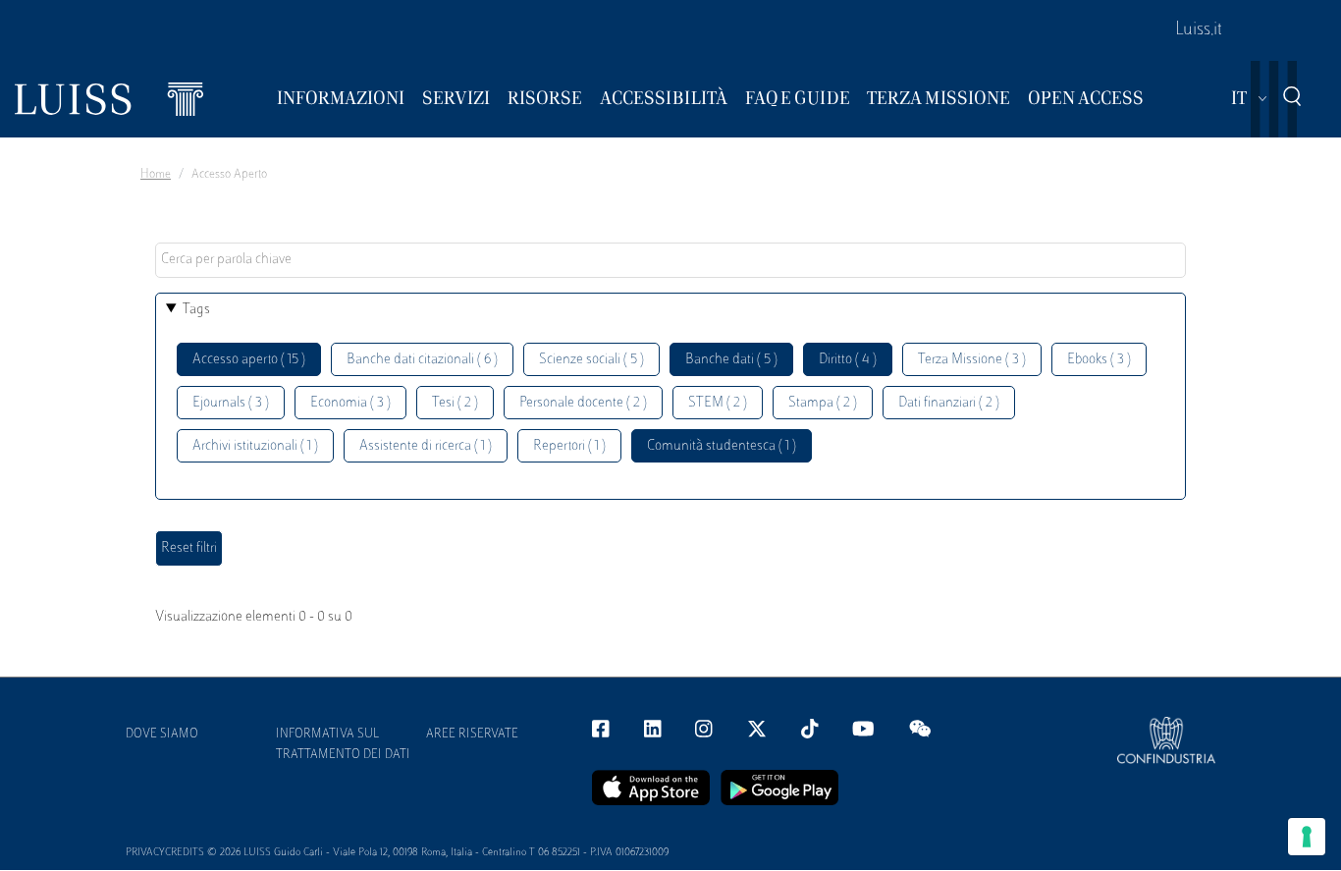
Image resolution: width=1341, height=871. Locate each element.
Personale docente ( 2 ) (583, 403)
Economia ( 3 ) (350, 403)
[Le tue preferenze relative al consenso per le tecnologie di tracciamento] (1306, 836)
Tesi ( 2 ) (455, 403)
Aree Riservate (472, 734)
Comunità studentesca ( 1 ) (721, 446)
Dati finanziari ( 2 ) (948, 403)
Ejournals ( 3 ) (230, 403)
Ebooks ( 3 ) (1099, 360)
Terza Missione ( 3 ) (972, 360)
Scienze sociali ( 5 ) (591, 360)
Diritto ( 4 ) (848, 360)
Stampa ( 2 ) (822, 403)
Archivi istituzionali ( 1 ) (255, 446)
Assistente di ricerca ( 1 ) (425, 446)
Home (155, 175)
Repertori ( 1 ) (569, 446)
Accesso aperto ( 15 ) (248, 360)
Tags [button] (196, 309)
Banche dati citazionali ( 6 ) (422, 360)
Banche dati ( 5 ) (731, 360)
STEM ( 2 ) (717, 403)
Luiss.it (1198, 30)
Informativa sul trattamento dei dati (343, 745)
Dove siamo (162, 734)
